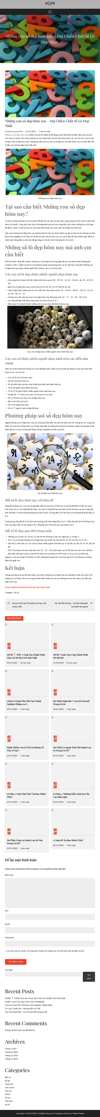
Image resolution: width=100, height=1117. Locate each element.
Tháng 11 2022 (11, 1059)
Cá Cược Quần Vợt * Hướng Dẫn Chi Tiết (22, 1009)
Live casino (9, 1088)
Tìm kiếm (9, 970)
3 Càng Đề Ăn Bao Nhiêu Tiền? (68, 840)
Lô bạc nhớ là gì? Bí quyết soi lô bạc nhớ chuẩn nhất (27, 587)
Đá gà (7, 1081)
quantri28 (18, 131)
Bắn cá (8, 1077)
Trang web (9, 938)
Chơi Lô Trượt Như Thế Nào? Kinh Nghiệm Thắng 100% (24, 703)
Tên (7, 911)
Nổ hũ (7, 1094)
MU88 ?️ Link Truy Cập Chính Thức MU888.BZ (24, 1002)
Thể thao (9, 1101)
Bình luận (9, 875)
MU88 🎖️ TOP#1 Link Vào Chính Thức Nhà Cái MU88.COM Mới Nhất (26, 656)
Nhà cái (8, 1091)
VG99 (50, 4)
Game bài (9, 1084)
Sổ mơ (7, 1098)
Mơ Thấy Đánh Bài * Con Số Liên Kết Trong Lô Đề (26, 1012)
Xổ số (16, 593)
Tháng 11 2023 (11, 1056)
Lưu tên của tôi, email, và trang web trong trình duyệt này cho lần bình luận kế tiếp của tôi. (45, 951)
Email (8, 924)
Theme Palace (78, 1113)
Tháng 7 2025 (11, 1049)
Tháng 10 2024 (11, 1052)
